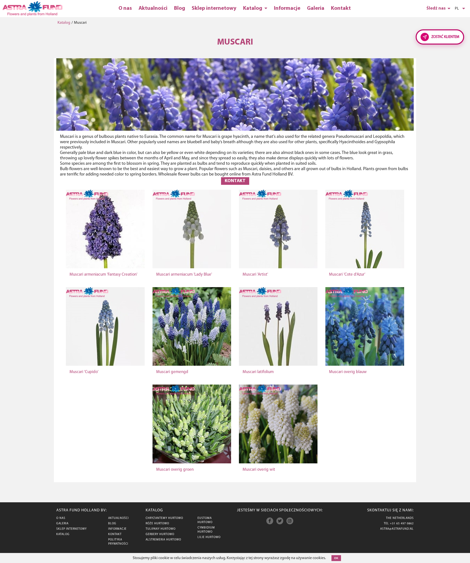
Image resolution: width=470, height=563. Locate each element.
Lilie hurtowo (209, 537)
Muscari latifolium (258, 372)
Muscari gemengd (172, 372)
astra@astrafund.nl (397, 529)
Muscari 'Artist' (255, 274)
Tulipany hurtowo (161, 529)
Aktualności (153, 8)
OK (336, 558)
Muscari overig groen (175, 470)
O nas (125, 8)
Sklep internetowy (214, 8)
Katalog (253, 8)
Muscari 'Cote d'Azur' (347, 274)
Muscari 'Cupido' (84, 372)
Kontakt (341, 8)
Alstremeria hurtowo (163, 539)
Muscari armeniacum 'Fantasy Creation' (103, 274)
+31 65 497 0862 (402, 523)
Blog (179, 8)
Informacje (287, 8)
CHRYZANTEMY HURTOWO (164, 518)
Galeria (315, 8)
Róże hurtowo (157, 523)
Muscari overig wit (259, 470)
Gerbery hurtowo (160, 534)
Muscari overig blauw (348, 372)
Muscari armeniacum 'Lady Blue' (184, 274)
